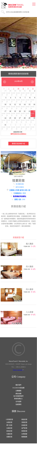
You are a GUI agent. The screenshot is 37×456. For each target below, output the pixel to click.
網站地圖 (18, 393)
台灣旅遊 (24, 434)
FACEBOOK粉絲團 (18, 388)
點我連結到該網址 (19, 196)
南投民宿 (24, 419)
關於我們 (18, 385)
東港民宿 (24, 431)
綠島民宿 (9, 431)
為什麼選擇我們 (18, 396)
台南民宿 (9, 422)
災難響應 (18, 390)
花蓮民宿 (9, 434)
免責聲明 (18, 404)
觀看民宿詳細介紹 (18, 143)
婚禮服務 (24, 437)
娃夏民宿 (18, 180)
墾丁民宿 (9, 425)
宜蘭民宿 (9, 437)
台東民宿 (9, 428)
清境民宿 (24, 422)
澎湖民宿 (24, 425)
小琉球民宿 (9, 419)
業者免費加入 (18, 398)
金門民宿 (24, 428)
